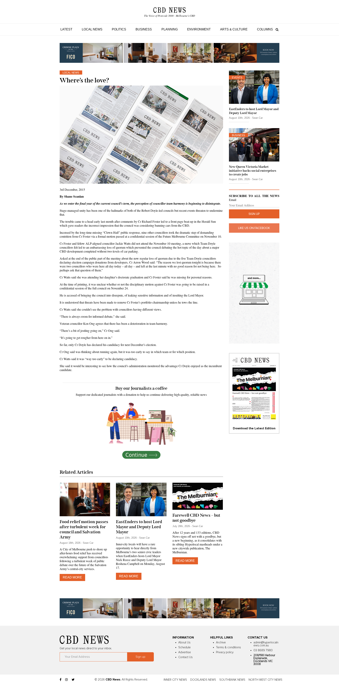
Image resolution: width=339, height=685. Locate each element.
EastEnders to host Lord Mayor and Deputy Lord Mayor (139, 527)
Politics (119, 29)
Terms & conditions (228, 647)
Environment (199, 29)
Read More (72, 577)
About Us (184, 642)
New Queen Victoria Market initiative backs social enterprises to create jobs (252, 170)
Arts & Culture (234, 29)
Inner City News (175, 679)
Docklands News (203, 679)
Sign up (254, 214)
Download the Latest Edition (254, 428)
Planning (169, 29)
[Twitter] (73, 680)
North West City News (265, 679)
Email (232, 200)
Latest (66, 29)
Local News (92, 29)
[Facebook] (60, 680)
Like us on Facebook (254, 228)
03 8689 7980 (263, 650)
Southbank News (232, 679)
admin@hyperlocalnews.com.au (265, 644)
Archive (221, 642)
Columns (265, 29)
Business (144, 29)
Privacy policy (224, 652)
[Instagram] (66, 680)
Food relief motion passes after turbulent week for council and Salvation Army (84, 529)
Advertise (184, 652)
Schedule (184, 647)
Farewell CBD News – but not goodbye (196, 518)
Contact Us (185, 657)
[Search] (276, 29)
